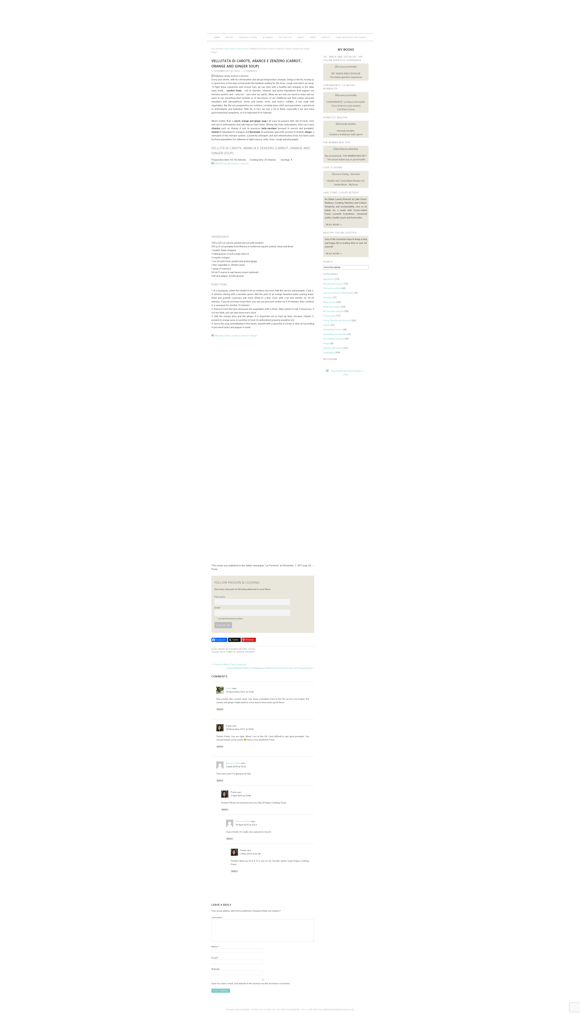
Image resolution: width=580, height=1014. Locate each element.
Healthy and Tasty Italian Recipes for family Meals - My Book (346, 182)
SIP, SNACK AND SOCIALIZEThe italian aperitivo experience (346, 75)
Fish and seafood (332, 288)
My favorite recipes (236, 649)
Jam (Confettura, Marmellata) (338, 292)
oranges (250, 652)
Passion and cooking (290, 15)
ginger (240, 652)
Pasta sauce (329, 315)
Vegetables (329, 352)
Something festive (332, 329)
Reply (220, 709)
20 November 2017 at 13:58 (240, 691)
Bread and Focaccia (333, 283)
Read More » (334, 224)
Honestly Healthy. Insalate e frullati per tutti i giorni (345, 132)
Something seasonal (333, 338)
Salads (326, 325)
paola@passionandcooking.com (336, 1009)
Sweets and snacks (333, 348)
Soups (251, 649)
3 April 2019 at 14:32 (236, 766)
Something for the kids (334, 334)
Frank (229, 688)
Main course (329, 302)
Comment (217, 917)
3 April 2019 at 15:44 (241, 795)
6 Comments (250, 71)
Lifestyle (327, 297)
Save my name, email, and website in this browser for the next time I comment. (250, 983)
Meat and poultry (332, 306)
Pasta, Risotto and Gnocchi (337, 320)
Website (215, 969)
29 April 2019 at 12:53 (246, 824)
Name (215, 946)
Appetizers (328, 279)
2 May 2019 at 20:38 (250, 853)
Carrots (230, 652)
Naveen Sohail (233, 763)
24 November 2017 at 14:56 (240, 729)
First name (219, 597)
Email (217, 607)
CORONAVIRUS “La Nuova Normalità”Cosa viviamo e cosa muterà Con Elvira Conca (345, 105)
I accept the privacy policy (229, 618)
